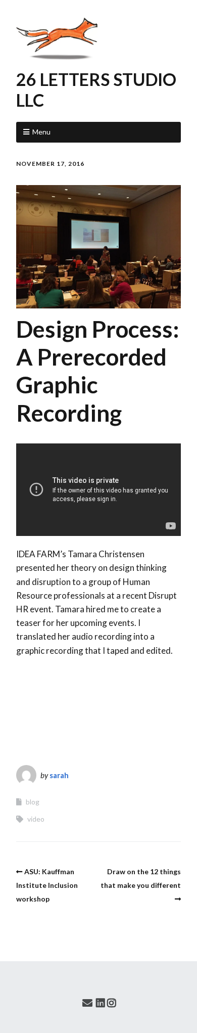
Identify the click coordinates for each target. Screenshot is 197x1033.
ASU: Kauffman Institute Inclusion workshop (47, 885)
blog (32, 801)
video (35, 819)
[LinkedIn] (100, 1003)
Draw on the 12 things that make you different (141, 878)
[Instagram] (111, 1003)
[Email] (87, 1003)
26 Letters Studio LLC (96, 89)
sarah (59, 775)
